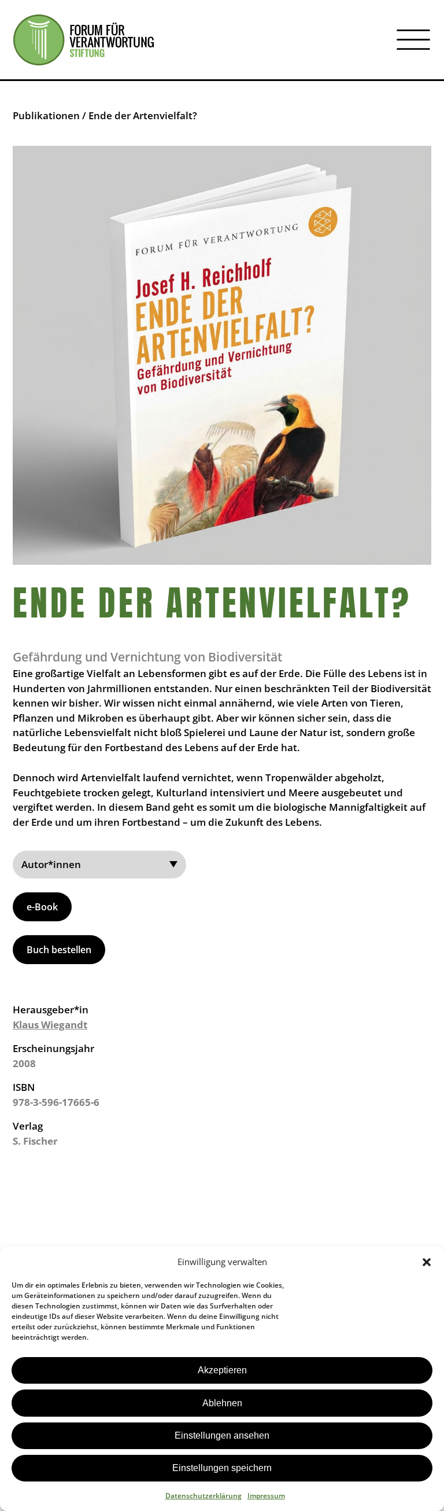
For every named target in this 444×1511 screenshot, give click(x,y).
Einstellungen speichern (222, 1468)
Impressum (266, 1496)
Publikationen (46, 115)
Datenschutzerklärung (203, 1496)
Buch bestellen (59, 949)
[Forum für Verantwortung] (83, 39)
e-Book (42, 906)
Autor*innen (51, 864)
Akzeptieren (222, 1370)
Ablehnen (222, 1403)
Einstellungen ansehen (222, 1435)
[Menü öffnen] (413, 40)
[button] (426, 1262)
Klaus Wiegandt (50, 1024)
